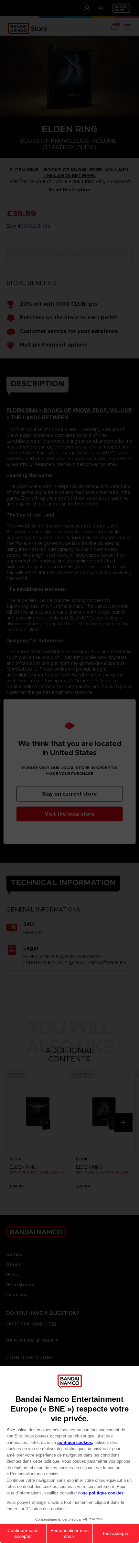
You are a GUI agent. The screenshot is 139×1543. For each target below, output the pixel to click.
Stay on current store (69, 793)
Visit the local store (70, 813)
